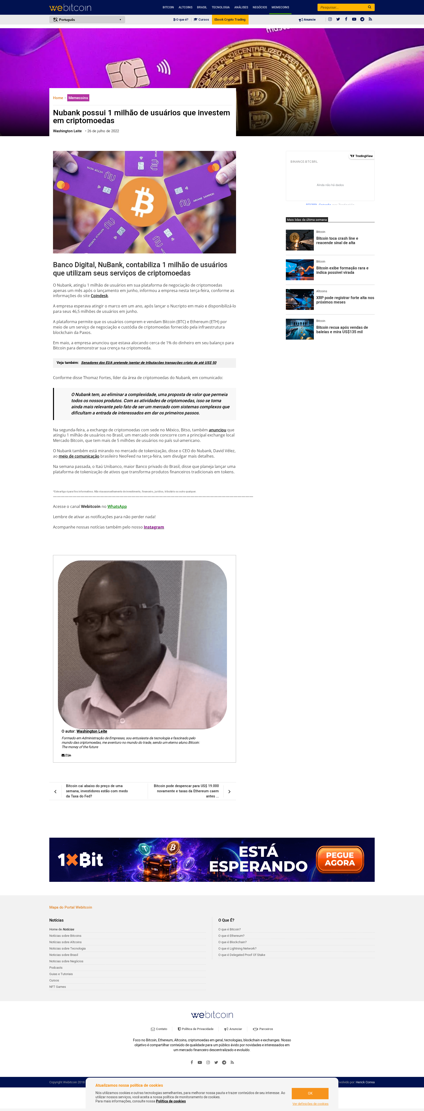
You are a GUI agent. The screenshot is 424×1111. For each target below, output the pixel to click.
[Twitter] (338, 20)
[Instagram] (330, 20)
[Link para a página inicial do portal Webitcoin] (212, 1014)
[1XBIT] (212, 860)
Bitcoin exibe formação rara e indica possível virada (342, 270)
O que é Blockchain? (232, 942)
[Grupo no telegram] (362, 20)
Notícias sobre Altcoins (65, 942)
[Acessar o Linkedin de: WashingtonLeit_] (69, 755)
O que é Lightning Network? (237, 948)
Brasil (202, 7)
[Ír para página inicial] (87, 7)
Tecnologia (221, 7)
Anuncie (309, 19)
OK (310, 1093)
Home (58, 98)
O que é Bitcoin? (229, 929)
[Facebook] (346, 20)
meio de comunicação (79, 456)
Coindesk (99, 295)
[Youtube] (354, 20)
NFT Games (57, 986)
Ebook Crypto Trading (229, 19)
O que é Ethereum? (231, 935)
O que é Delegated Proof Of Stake (241, 954)
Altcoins (185, 7)
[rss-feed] (370, 20)
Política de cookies (171, 1101)
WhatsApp (117, 506)
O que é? (181, 19)
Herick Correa (365, 1082)
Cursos (203, 19)
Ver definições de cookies (310, 1104)
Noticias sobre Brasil (63, 954)
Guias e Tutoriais (61, 974)
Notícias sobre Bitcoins (65, 935)
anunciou (217, 430)
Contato (161, 1029)
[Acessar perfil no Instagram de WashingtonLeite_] (66, 755)
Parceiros (266, 1029)
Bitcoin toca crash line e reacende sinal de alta (337, 241)
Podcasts (56, 967)
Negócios (260, 7)
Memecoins (280, 7)
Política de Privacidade (197, 1029)
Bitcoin (168, 7)
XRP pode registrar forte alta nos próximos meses (345, 300)
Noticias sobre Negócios (66, 961)
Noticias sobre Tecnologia (67, 948)
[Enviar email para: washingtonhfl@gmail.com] (63, 755)
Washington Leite (92, 731)
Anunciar (235, 1029)
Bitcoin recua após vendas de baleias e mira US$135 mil (342, 330)
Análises (241, 7)
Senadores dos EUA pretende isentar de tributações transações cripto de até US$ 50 (148, 362)
